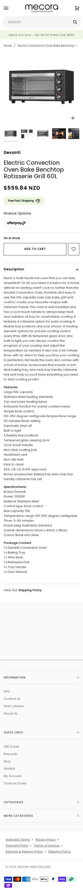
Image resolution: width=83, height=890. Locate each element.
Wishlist (9, 768)
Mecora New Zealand (34, 867)
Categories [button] (13, 802)
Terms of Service (46, 845)
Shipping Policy (59, 851)
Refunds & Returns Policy (24, 851)
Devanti (12, 152)
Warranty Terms (18, 839)
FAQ (7, 691)
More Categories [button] (18, 816)
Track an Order (15, 783)
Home (8, 46)
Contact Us (12, 699)
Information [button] (15, 677)
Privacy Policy (46, 839)
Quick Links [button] (13, 732)
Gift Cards (11, 746)
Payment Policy (17, 845)
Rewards (10, 754)
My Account (12, 776)
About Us (10, 713)
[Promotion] (41, 35)
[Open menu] (11, 8)
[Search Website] (75, 22)
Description (14, 269)
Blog (7, 761)
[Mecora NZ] (41, 8)
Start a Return (14, 706)
